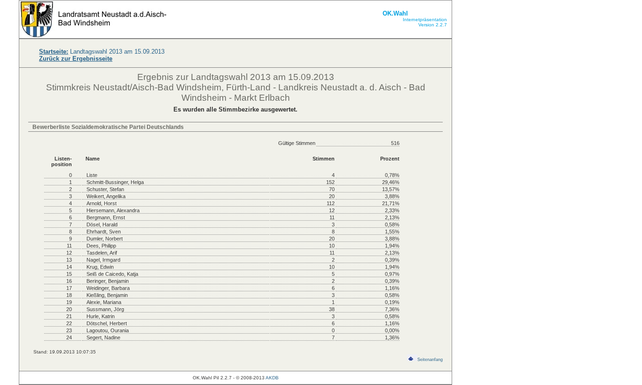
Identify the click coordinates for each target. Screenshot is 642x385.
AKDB (272, 377)
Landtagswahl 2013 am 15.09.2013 (101, 51)
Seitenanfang (430, 359)
